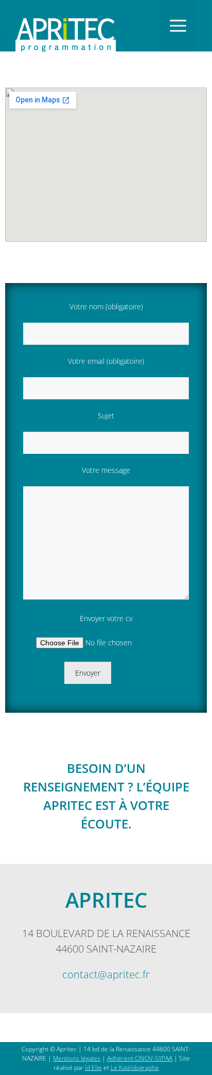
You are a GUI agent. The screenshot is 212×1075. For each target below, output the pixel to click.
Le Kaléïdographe (135, 1067)
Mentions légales (76, 1058)
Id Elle (93, 1067)
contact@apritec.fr (106, 974)
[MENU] (178, 25)
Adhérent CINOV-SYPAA (139, 1058)
